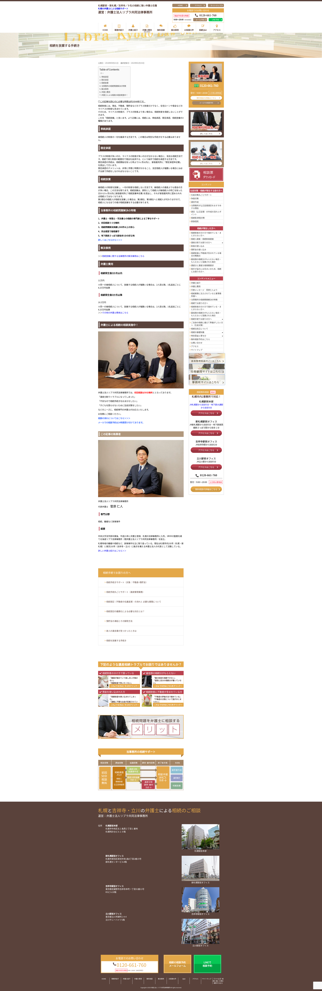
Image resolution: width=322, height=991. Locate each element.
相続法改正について (199, 328)
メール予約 (200, 19)
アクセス (198, 5)
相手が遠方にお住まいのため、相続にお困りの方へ (206, 270)
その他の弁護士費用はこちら (115, 312)
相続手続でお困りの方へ (201, 319)
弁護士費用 (147, 31)
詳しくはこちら (206, 133)
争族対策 (195, 198)
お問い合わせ (196, 342)
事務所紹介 (119, 30)
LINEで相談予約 (207, 964)
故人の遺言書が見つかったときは (121, 630)
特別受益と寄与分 (198, 335)
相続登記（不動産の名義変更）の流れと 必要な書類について (133, 601)
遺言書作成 (177, 770)
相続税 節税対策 (198, 217)
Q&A (183, 979)
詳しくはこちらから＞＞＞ (110, 239)
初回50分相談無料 (105, 778)
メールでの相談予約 (206, 103)
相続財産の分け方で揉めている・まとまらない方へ (206, 234)
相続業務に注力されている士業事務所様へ (206, 294)
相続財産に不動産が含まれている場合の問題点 (206, 254)
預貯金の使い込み (198, 249)
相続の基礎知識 (197, 332)
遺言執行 (177, 777)
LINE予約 (215, 19)
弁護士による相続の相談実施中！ (114, 95)
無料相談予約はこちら (200, 339)
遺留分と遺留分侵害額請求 (202, 265)
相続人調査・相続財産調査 (202, 239)
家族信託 (195, 221)
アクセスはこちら (206, 413)
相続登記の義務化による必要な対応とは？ (125, 611)
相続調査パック (119, 778)
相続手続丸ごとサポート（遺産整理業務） (125, 591)
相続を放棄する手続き (116, 640)
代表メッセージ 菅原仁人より (204, 290)
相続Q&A (203, 30)
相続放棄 (104, 82)
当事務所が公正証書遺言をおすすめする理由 (206, 206)
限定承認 (104, 79)
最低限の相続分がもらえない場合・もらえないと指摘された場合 (206, 260)
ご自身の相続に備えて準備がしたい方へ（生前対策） (207, 323)
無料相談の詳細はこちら (206, 98)
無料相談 (161, 30)
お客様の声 (189, 30)
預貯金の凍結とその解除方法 (119, 620)
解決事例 (175, 30)
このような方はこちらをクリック (124, 686)
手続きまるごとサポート (162, 777)
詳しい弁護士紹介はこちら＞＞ (112, 550)
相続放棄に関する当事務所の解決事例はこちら (123, 255)
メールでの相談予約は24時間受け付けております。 (121, 422)
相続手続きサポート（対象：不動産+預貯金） (127, 582)
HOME (180, 5)
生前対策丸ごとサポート (201, 195)
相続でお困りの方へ (199, 303)
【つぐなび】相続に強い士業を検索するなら (218, 981)
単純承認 (104, 76)
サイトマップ (216, 5)
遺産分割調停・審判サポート (148, 784)
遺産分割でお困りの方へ (201, 242)
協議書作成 (133, 770)
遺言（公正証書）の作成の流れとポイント (206, 213)
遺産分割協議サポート (133, 778)
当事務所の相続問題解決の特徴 (113, 86)
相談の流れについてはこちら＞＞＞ (114, 418)
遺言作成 (195, 202)
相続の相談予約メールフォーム (177, 964)
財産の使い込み (197, 246)
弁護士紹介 (133, 30)
